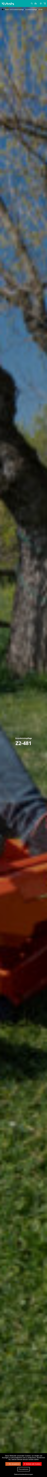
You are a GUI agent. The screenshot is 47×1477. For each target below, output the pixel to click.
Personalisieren (23, 1469)
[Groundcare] (8, 3)
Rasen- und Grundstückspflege (14, 9)
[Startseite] (2, 9)
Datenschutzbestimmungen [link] (23, 1474)
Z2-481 (40, 9)
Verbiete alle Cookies (33, 1464)
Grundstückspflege (31, 9)
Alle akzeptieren (14, 1464)
